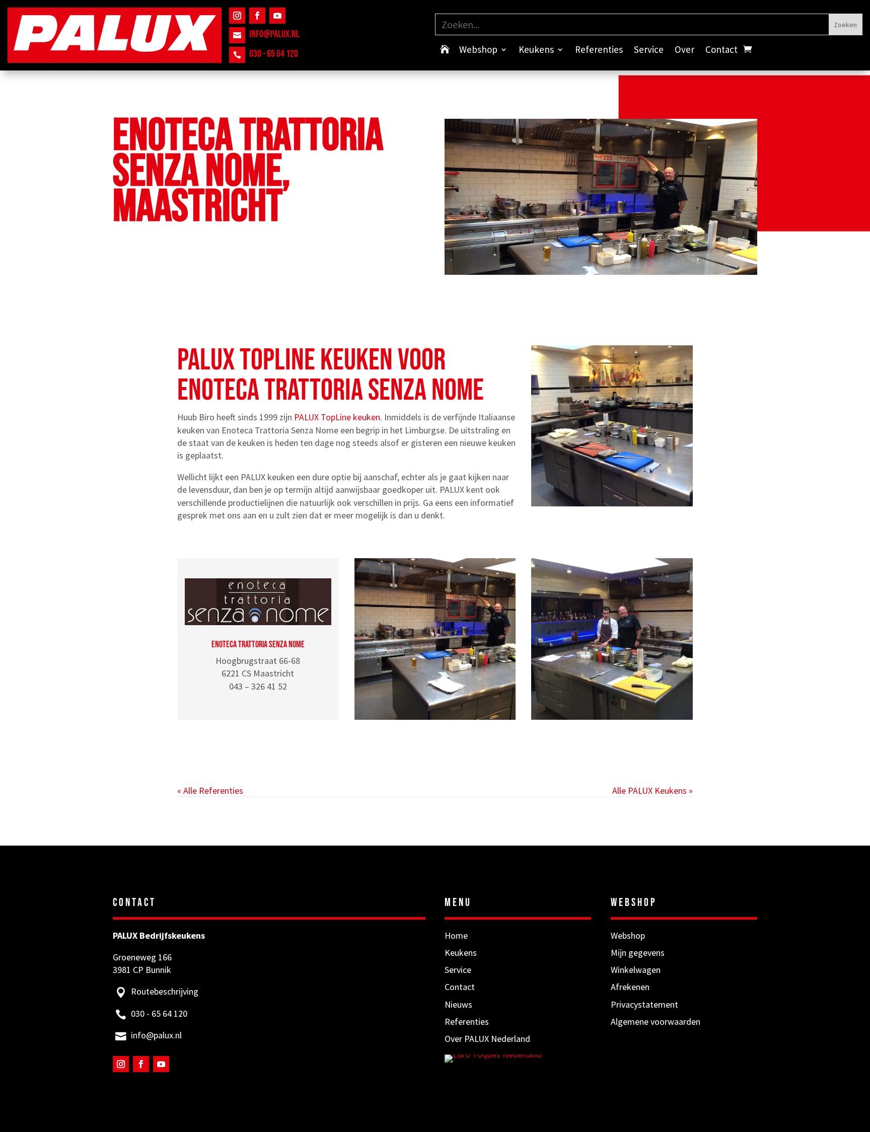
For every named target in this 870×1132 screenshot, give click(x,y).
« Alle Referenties (210, 790)
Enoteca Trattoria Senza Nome (258, 644)
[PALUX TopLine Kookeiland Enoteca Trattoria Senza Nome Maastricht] (435, 639)
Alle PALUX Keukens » (652, 790)
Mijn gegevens (638, 952)
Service (649, 50)
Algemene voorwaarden (655, 1021)
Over (684, 50)
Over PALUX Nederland (487, 1038)
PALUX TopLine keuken (337, 417)
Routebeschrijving (164, 991)
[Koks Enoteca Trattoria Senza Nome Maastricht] (612, 639)
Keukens (536, 50)
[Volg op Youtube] (277, 16)
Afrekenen (630, 987)
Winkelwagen (636, 969)
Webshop (478, 50)
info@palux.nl (274, 34)
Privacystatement (644, 1004)
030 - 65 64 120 (273, 54)
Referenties (599, 50)
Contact (721, 50)
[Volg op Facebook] (257, 16)
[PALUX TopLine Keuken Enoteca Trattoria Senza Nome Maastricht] (612, 426)
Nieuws (458, 1004)
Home (456, 935)
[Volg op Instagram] (237, 16)
